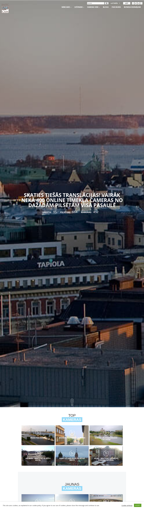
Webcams (66, 7)
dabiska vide (93, 7)
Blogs (106, 7)
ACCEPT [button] (137, 505)
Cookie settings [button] (127, 505)
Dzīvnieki (79, 7)
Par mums (116, 7)
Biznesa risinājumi (132, 7)
